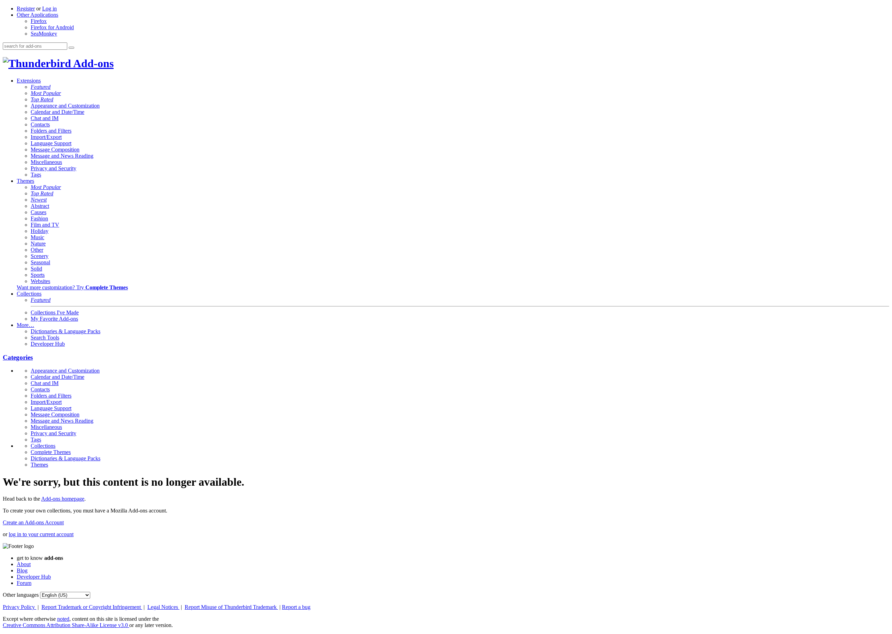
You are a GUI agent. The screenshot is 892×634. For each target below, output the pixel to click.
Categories (18, 357)
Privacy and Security (53, 168)
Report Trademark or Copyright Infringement (91, 607)
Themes (25, 181)
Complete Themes (51, 452)
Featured (41, 87)
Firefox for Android (52, 27)
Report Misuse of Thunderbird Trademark (231, 607)
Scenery (39, 256)
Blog (22, 570)
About (24, 564)
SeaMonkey (44, 34)
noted (63, 619)
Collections (29, 294)
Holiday (39, 231)
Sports (38, 275)
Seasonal (40, 262)
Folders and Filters (51, 131)
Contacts (40, 124)
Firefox (39, 21)
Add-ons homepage (62, 499)
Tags (36, 175)
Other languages (21, 595)
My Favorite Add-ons (54, 319)
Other (37, 250)
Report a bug (296, 607)
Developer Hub (48, 344)
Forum (24, 583)
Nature (38, 243)
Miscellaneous (46, 162)
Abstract (40, 206)
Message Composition (55, 149)
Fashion (39, 218)
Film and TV (45, 225)
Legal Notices (163, 607)
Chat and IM (45, 118)
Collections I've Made (55, 312)
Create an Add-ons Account (33, 522)
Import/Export (46, 137)
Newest (39, 200)
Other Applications (37, 15)
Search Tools (45, 338)
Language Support (51, 143)
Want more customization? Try (72, 287)
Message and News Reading (62, 156)
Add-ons (92, 63)
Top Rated (42, 99)
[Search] (71, 48)
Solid (36, 269)
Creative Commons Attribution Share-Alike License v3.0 (66, 625)
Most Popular (46, 93)
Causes (38, 212)
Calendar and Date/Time (57, 112)
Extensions (29, 81)
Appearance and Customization (65, 106)
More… (25, 325)
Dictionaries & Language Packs (65, 331)
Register (26, 8)
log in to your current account (41, 534)
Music (37, 237)
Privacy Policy (19, 607)
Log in (49, 8)
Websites (40, 281)
